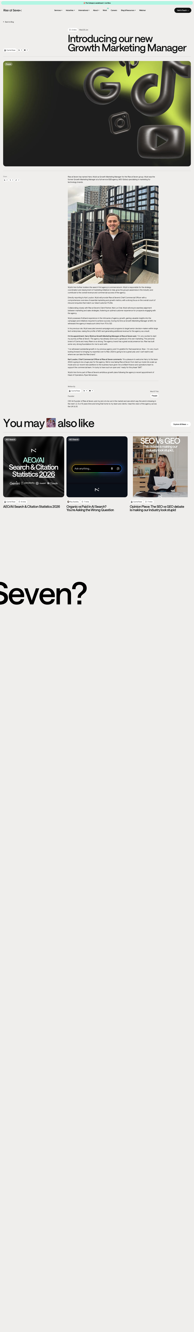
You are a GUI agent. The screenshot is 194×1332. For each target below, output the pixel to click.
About (96, 10)
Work (105, 10)
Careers (114, 10)
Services (58, 10)
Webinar (142, 10)
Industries (70, 10)
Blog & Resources (128, 10)
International (83, 10)
